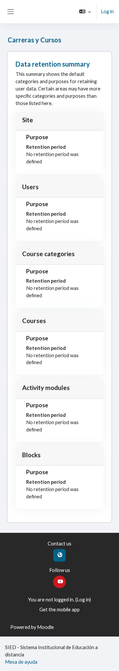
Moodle (45, 627)
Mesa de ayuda (21, 662)
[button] (85, 11)
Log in (107, 11)
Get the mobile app (59, 609)
